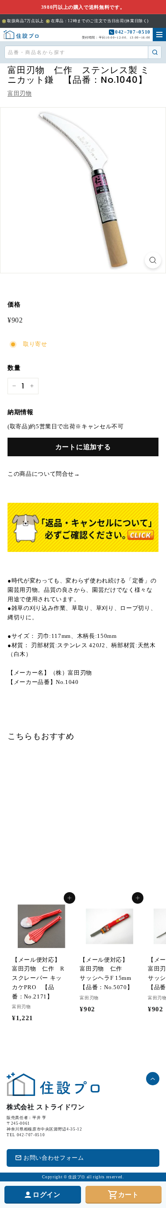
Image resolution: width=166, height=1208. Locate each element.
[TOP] (21, 34)
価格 (14, 304)
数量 (14, 368)
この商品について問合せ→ (44, 473)
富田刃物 (20, 93)
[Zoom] (153, 260)
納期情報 (21, 412)
